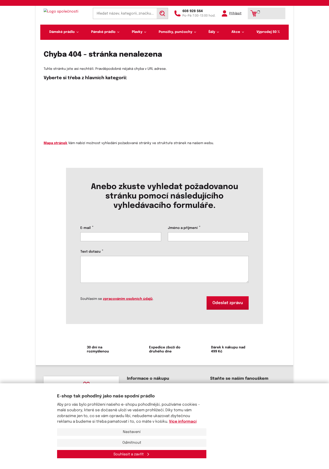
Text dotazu (90, 252)
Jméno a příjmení (183, 228)
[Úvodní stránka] (65, 12)
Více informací (183, 422)
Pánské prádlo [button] (103, 32)
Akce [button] (235, 32)
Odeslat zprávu (227, 303)
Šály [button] (211, 32)
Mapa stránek (55, 143)
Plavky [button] (137, 32)
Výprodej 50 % (268, 32)
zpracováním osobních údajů (128, 299)
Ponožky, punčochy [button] (175, 32)
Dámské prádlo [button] (62, 32)
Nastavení (132, 432)
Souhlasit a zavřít (129, 454)
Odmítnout (131, 443)
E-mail (85, 228)
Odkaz (49, 104)
